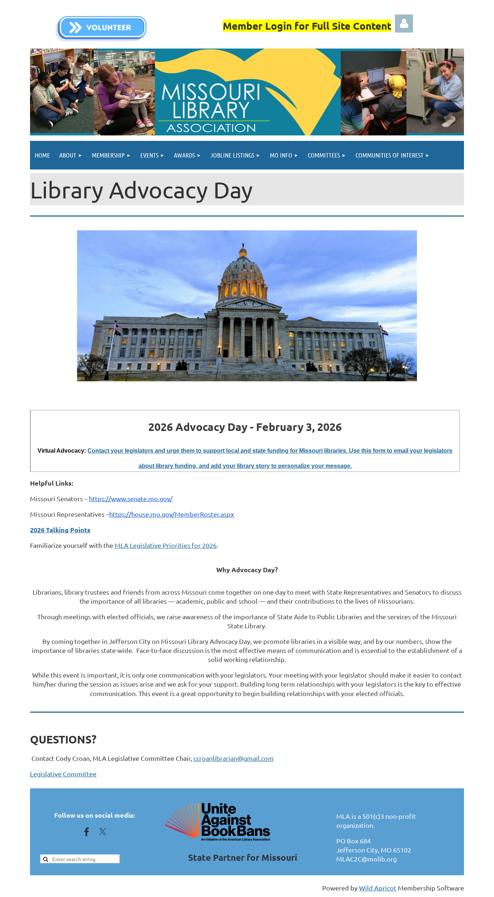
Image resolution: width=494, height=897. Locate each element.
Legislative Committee (63, 773)
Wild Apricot (377, 888)
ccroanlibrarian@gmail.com (233, 758)
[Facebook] (86, 832)
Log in (404, 23)
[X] (103, 832)
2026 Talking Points (60, 529)
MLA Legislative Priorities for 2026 (166, 545)
